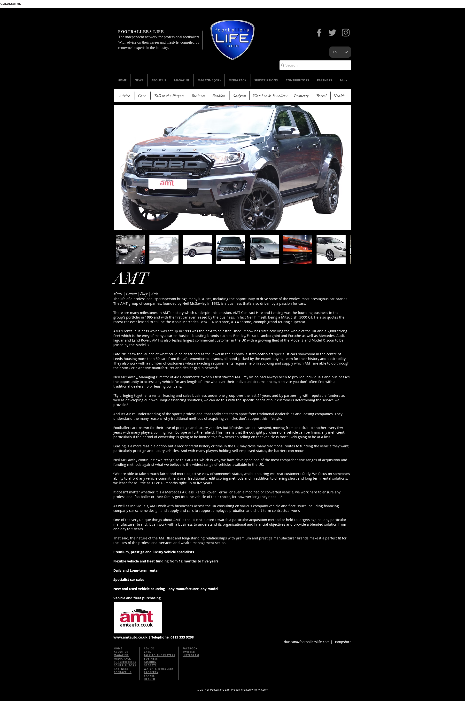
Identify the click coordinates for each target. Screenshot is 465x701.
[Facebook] (319, 32)
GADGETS (150, 665)
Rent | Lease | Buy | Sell (136, 293)
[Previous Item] (122, 167)
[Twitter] (332, 32)
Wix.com (262, 690)
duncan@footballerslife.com (307, 641)
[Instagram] (346, 32)
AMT (130, 278)
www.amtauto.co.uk (130, 637)
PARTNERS (121, 668)
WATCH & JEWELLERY (159, 668)
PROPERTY (151, 672)
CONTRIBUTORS (125, 665)
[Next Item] (343, 167)
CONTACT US (123, 672)
